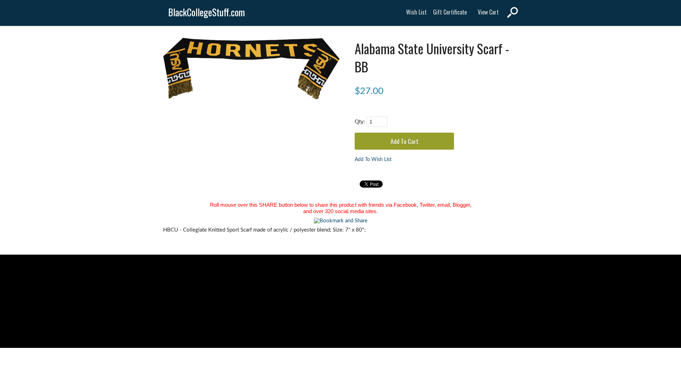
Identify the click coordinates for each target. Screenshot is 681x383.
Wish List (416, 12)
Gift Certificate (450, 12)
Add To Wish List (373, 159)
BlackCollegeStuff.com (206, 12)
